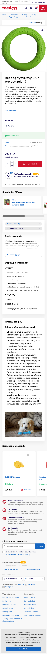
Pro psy (33, 15)
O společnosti (7, 608)
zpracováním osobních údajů (18, 554)
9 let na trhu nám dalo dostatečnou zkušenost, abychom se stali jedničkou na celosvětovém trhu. (26, 512)
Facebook (32, 584)
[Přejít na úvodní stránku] (9, 8)
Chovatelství (14, 15)
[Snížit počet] (12, 165)
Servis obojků (29, 601)
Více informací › (11, 111)
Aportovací (27, 17)
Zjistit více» (30, 645)
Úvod (4, 15)
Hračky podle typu (12, 17)
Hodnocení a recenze (32, 615)
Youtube (20, 584)
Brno (6, 146)
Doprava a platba (9, 604)
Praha (7, 143)
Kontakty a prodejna (10, 597)
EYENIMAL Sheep (12, 477)
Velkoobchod (29, 608)
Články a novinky (31, 612)
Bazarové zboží (30, 604)
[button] (26, 8)
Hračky (24, 15)
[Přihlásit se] (31, 8)
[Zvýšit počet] (12, 162)
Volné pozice (7, 612)
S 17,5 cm (10, 126)
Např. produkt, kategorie (18, 25)
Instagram (9, 587)
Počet (8, 164)
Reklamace (6, 601)
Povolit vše (23, 649)
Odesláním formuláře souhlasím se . (21, 553)
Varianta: (9, 120)
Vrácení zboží (29, 597)
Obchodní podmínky (10, 615)
